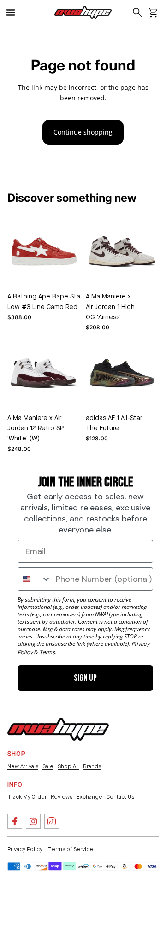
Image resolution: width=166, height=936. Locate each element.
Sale (47, 767)
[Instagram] (33, 821)
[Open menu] (15, 12)
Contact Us (120, 797)
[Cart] (153, 12)
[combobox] (34, 579)
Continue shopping (83, 132)
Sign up (85, 678)
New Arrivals (22, 767)
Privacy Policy (24, 850)
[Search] (137, 12)
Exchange (89, 797)
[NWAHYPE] (58, 729)
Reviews (61, 797)
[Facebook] (14, 821)
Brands (92, 767)
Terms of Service (70, 850)
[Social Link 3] (51, 821)
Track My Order (27, 797)
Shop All (68, 767)
